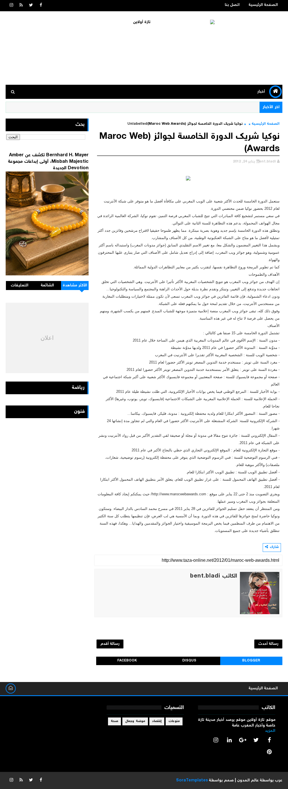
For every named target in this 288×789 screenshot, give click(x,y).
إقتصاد (156, 721)
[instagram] (11, 5)
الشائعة (47, 285)
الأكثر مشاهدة (75, 285)
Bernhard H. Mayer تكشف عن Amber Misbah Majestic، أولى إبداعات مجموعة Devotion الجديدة (48, 161)
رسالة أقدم (110, 644)
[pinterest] (269, 752)
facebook (127, 660)
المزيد (270, 731)
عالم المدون (248, 780)
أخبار (261, 92)
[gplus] (243, 740)
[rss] (21, 5)
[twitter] (31, 5)
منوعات (174, 721)
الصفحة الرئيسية (263, 5)
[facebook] (41, 5)
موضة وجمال (135, 721)
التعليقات (19, 285)
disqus (189, 660)
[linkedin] (229, 740)
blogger (251, 660)
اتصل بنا (232, 5)
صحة (114, 721)
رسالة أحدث (268, 644)
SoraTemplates (192, 780)
